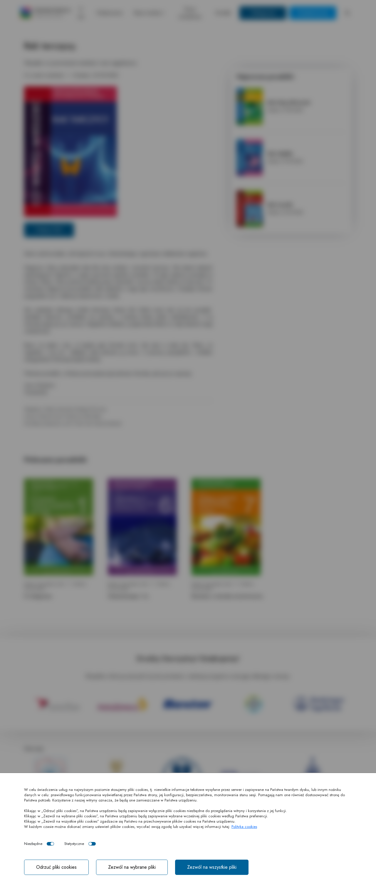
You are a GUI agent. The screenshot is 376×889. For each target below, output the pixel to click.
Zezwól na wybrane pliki (132, 867)
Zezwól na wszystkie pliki (211, 867)
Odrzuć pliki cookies (56, 867)
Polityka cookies (244, 826)
